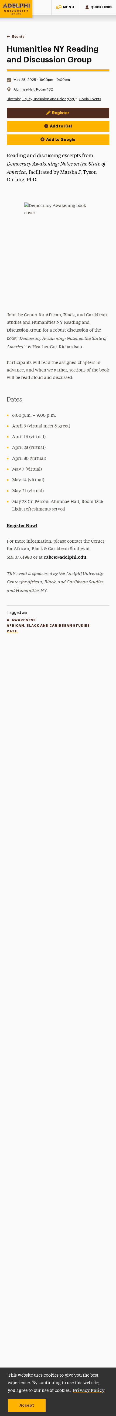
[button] (64, 7)
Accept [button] (26, 1405)
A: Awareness (21, 620)
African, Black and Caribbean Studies (48, 625)
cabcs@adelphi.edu (65, 557)
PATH (12, 631)
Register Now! (22, 525)
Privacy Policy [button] (89, 1390)
